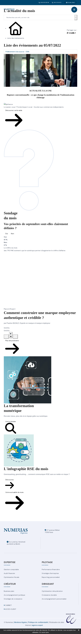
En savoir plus (44, 632)
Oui (6, 233)
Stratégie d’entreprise (50, 573)
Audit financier (9, 573)
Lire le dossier (10, 421)
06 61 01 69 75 (57, 2)
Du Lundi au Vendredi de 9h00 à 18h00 (16, 543)
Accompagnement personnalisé (54, 599)
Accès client (71, 2)
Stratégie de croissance (13, 599)
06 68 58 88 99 (44, 2)
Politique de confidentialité (38, 622)
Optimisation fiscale (11, 577)
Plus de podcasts (12, 340)
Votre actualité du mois (14, 492)
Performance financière (51, 569)
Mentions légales (20, 622)
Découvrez (9, 480)
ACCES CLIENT (10, 609)
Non (12, 233)
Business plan (9, 591)
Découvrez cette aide (13, 110)
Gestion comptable (11, 569)
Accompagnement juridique (14, 595)
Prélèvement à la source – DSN (17, 52)
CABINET (8, 605)
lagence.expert (37, 625)
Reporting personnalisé (51, 577)
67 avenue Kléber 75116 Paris (52, 531)
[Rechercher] (75, 17)
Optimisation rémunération (52, 591)
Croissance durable (49, 595)
